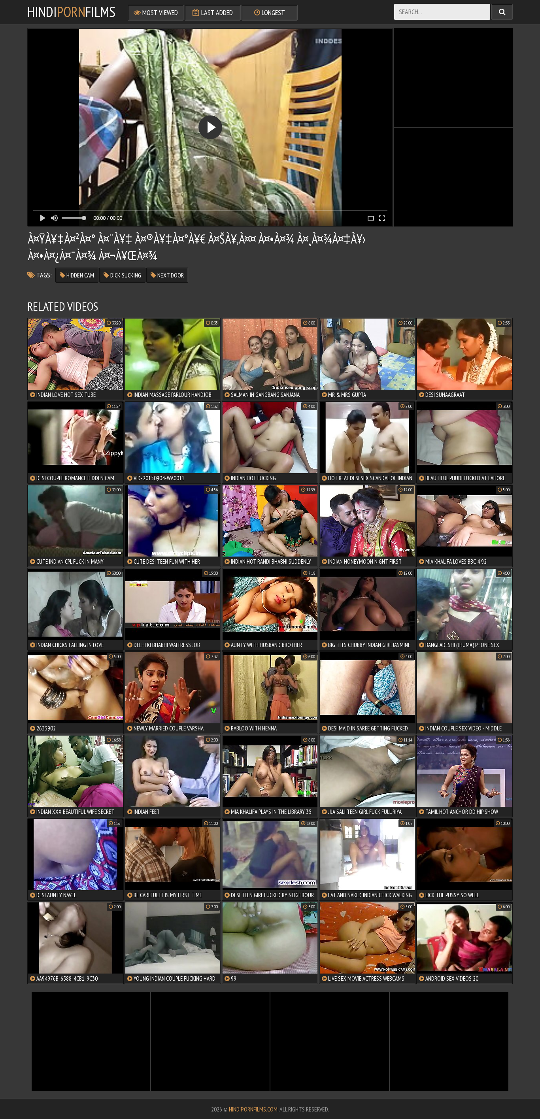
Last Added (216, 12)
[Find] (502, 12)
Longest (272, 12)
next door (170, 275)
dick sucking (125, 275)
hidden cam (79, 275)
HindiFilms (71, 12)
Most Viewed (159, 12)
